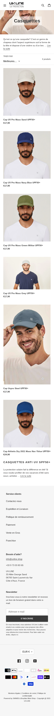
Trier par (8, 56)
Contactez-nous (14, 501)
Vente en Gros (13, 532)
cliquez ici (14, 635)
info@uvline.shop (14, 559)
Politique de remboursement (19, 517)
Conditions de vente (29, 693)
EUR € (26, 651)
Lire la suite (25, 476)
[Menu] (5, 5)
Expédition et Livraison (17, 509)
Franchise (11, 540)
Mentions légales (14, 693)
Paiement (10, 524)
